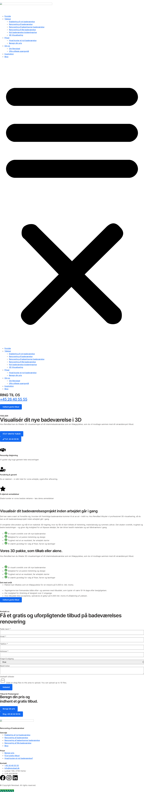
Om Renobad (14, 48)
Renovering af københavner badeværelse (26, 27)
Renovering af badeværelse (21, 24)
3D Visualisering (16, 35)
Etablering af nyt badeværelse (22, 21)
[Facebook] (3, 778)
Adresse (4, 651)
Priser (6, 38)
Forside (7, 16)
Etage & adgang (7, 659)
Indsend (6, 687)
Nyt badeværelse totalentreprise (23, 32)
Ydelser (7, 19)
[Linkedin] (15, 778)
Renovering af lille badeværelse (22, 30)
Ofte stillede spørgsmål (19, 51)
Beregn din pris (15, 43)
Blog (6, 57)
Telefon (4, 644)
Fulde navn (5, 629)
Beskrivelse (5, 666)
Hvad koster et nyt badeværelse (22, 40)
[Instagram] (9, 778)
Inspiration (9, 54)
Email (3, 636)
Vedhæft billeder (7, 676)
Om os (7, 46)
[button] (72, 202)
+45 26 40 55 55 (13, 399)
